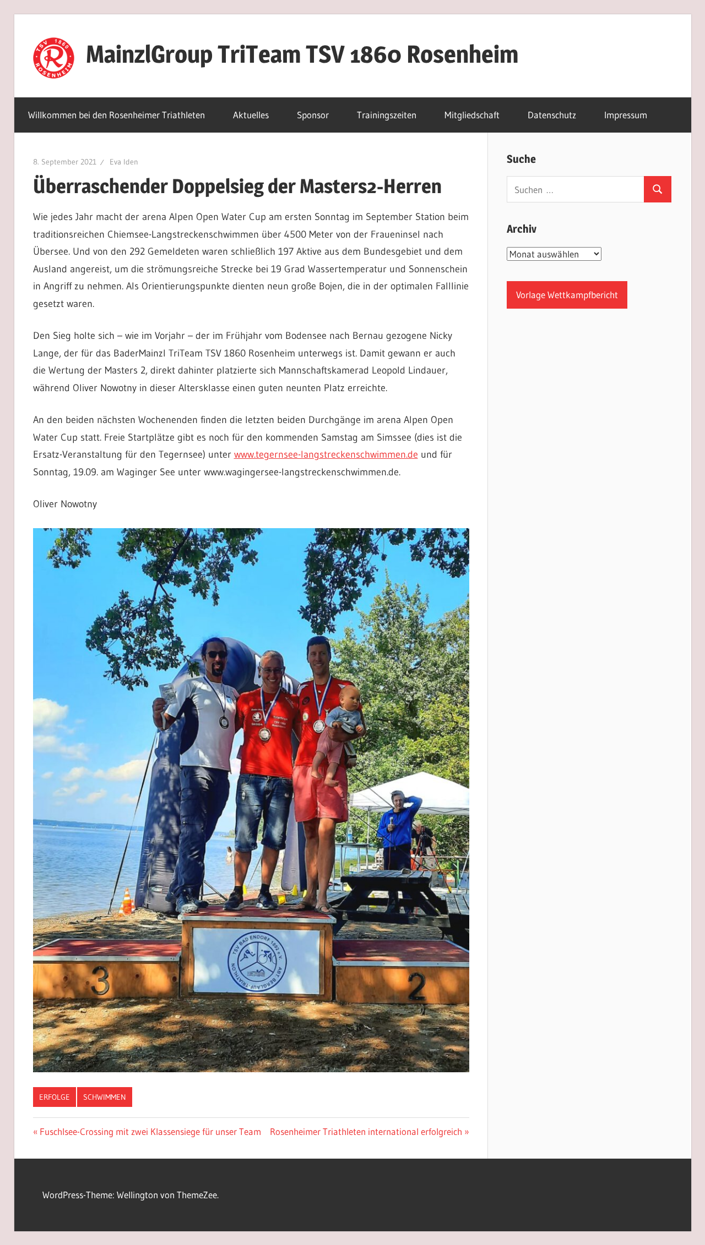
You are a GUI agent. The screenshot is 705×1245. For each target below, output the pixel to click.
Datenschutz (552, 114)
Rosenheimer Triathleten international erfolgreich (366, 1131)
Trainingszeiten (386, 114)
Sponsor (313, 114)
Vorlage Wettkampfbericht (567, 294)
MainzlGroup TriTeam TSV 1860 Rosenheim (302, 54)
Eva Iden (124, 162)
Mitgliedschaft (472, 114)
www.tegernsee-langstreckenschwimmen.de (326, 454)
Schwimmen (104, 1097)
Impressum (625, 114)
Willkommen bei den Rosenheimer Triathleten (116, 114)
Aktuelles (251, 114)
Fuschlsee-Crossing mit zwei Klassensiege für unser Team (150, 1131)
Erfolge (54, 1097)
